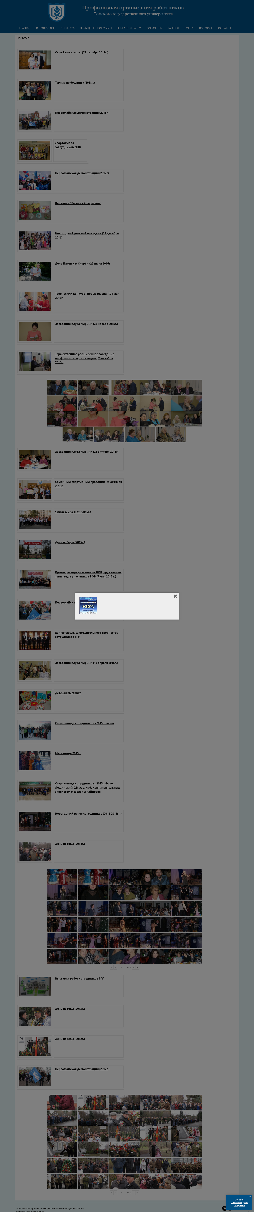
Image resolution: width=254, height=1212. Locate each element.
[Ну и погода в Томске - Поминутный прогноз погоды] (88, 613)
